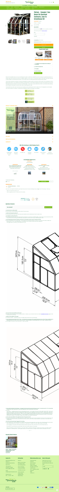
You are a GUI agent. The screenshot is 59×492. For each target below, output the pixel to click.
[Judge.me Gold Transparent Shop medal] (33, 199)
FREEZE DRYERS (27, 8)
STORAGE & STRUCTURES (19, 8)
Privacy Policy (20, 473)
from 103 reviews (29, 162)
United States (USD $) (9, 488)
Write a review (43, 181)
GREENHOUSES (16, 7)
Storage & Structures (34, 466)
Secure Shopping (21, 466)
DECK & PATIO (41, 7)
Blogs (31, 471)
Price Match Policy (21, 463)
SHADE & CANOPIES (10, 8)
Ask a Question (38, 73)
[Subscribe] (52, 466)
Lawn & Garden (33, 462)
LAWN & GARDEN (34, 7)
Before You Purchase (21, 462)
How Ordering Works (21, 464)
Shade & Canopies (33, 465)
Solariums (32, 461)
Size (34, 32)
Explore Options (44, 30)
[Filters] (50, 181)
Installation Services (44, 313)
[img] (29, 161)
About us (19, 460)
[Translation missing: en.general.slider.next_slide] (32, 26)
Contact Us (32, 472)
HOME (12, 7)
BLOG (33, 8)
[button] (50, 2)
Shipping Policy (20, 474)
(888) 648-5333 (8, 1)
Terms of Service (21, 471)
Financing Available (21, 468)
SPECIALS (8, 7)
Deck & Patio (32, 464)
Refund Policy (20, 475)
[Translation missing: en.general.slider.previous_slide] (6, 26)
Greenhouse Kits (33, 460)
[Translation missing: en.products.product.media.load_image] (10, 41)
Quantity (35, 36)
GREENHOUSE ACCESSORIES (25, 7)
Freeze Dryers (32, 467)
